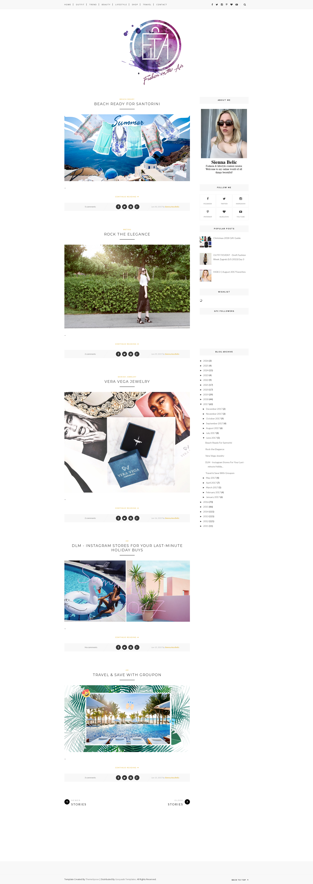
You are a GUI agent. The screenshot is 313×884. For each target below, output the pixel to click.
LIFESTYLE (121, 4)
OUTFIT (80, 4)
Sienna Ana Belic (172, 206)
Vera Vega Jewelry (127, 381)
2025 (206, 365)
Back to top (239, 880)
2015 (206, 506)
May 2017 (211, 477)
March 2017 (212, 487)
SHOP (135, 4)
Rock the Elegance (127, 234)
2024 (206, 370)
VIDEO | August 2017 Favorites (229, 271)
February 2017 (213, 492)
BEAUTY (106, 4)
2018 (206, 399)
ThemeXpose (92, 879)
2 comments (90, 354)
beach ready (127, 99)
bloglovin (224, 217)
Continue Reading (126, 197)
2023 (206, 375)
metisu (127, 229)
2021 (206, 384)
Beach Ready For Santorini (127, 104)
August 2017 (212, 428)
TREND (93, 4)
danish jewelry (127, 377)
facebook (207, 204)
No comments (91, 647)
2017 (206, 404)
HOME (67, 4)
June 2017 (211, 437)
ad (127, 541)
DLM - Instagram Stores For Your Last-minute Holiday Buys (127, 547)
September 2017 (214, 423)
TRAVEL (147, 4)
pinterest (208, 217)
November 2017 (214, 413)
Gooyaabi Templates (125, 879)
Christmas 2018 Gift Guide (227, 238)
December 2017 (214, 408)
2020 (206, 389)
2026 (206, 360)
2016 (206, 502)
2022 (206, 380)
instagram (240, 204)
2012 (206, 521)
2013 (206, 516)
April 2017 (211, 482)
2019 (206, 394)
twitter (224, 204)
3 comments (90, 777)
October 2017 (213, 418)
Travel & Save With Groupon (127, 675)
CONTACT (161, 4)
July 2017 (211, 433)
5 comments (90, 206)
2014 (206, 511)
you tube (241, 217)
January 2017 (213, 497)
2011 (206, 526)
